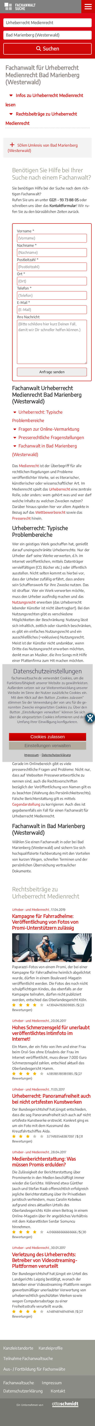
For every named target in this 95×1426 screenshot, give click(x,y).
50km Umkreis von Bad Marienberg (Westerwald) (43, 148)
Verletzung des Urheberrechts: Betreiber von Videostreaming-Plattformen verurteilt (44, 1260)
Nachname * (26, 245)
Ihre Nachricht (28, 317)
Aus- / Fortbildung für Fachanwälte (34, 1368)
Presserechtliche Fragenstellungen (50, 437)
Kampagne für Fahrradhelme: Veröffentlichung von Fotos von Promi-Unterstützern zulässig (45, 922)
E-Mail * (23, 302)
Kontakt (58, 1390)
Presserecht (21, 518)
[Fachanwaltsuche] (20, 9)
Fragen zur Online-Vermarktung (48, 429)
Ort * (21, 274)
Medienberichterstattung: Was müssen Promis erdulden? (44, 1161)
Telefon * (24, 288)
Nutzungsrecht (24, 602)
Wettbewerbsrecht (50, 512)
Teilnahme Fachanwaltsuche (28, 1358)
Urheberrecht (59, 489)
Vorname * (25, 231)
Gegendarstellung (26, 804)
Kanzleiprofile (51, 1347)
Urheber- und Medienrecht (31, 909)
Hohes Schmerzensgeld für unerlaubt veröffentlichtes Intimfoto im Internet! (51, 1033)
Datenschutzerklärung (23, 1390)
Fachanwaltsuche (18, 1382)
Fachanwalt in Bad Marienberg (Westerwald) (44, 450)
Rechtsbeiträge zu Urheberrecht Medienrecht (41, 118)
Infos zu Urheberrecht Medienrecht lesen (44, 100)
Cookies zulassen (47, 736)
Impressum (52, 1382)
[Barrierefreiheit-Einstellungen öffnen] (90, 718)
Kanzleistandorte (18, 1347)
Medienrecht (29, 466)
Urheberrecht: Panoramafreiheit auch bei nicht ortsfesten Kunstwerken (51, 1098)
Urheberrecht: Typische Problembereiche (37, 416)
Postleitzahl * (27, 260)
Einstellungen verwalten (48, 745)
